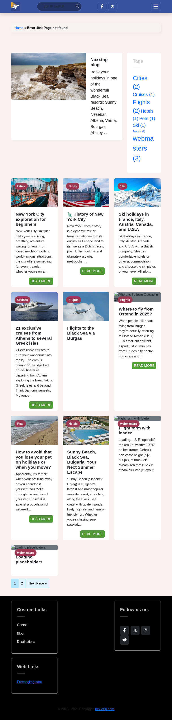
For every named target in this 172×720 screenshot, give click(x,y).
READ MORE (41, 281)
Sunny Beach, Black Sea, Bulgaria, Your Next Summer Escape (81, 462)
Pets (147, 118)
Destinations (26, 641)
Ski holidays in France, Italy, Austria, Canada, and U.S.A (136, 222)
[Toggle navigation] (156, 6)
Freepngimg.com (29, 682)
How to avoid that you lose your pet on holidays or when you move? (34, 460)
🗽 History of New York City (85, 217)
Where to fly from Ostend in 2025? (136, 312)
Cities (21, 186)
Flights (73, 300)
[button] (102, 6)
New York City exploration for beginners (31, 219)
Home (19, 28)
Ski (139, 125)
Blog (20, 633)
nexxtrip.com (104, 709)
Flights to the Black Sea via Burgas (81, 333)
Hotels (73, 423)
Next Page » (37, 583)
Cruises (144, 94)
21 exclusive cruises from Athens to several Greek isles (34, 336)
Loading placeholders (29, 560)
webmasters (143, 148)
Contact (22, 625)
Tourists (139, 131)
